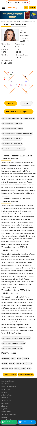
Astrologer (5, 368)
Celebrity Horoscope (13, 21)
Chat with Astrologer (17, 2)
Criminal (30, 363)
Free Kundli (5, 384)
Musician (11, 363)
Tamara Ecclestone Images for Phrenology (13, 149)
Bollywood (5, 363)
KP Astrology (5, 389)
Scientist (16, 368)
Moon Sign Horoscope (8, 387)
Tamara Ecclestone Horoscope (10, 118)
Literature (18, 363)
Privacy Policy (6, 411)
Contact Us (5, 403)
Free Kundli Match (7, 381)
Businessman (5, 358)
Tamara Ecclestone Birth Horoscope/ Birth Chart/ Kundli (17, 133)
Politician (13, 358)
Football (23, 368)
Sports (24, 363)
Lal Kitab (4, 392)
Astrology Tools (6, 395)
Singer (11, 368)
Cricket (19, 358)
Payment (4, 409)
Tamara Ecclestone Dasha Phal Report (12, 348)
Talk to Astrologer (10, 422)
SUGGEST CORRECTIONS (25, 375)
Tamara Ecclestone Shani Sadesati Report (13, 343)
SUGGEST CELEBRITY (10, 375)
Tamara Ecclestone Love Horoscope (12, 123)
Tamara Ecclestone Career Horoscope (12, 128)
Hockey (29, 368)
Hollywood (26, 358)
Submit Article (6, 400)
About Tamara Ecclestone (28, 118)
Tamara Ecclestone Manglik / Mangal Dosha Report (16, 338)
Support (4, 417)
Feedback (4, 398)
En (33, 7)
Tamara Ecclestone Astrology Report (12, 143)
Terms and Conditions (8, 414)
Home (3, 21)
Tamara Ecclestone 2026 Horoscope (12, 138)
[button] (3, 15)
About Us (4, 406)
